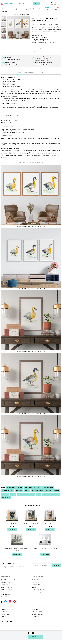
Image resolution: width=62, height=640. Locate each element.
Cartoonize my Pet (37, 592)
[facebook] (6, 601)
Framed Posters (54, 494)
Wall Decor (31, 494)
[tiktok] (2, 601)
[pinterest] (15, 601)
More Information (30, 72)
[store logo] (7, 3)
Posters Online (6, 497)
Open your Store (37, 611)
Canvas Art (4, 611)
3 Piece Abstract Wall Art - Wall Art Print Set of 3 (45, 548)
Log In (58, 2)
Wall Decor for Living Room (32, 487)
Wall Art (19, 487)
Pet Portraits (36, 582)
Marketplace (35, 609)
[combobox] (25, 3)
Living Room (49, 490)
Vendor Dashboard (37, 614)
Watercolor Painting (37, 490)
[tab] (19, 72)
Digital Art (35, 587)
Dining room (5, 494)
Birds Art (27, 490)
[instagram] (10, 601)
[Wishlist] (48, 3)
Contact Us (4, 597)
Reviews (43, 72)
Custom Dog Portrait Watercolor (12, 524)
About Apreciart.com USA (8, 580)
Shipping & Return (6, 589)
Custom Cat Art (49, 524)
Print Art (45, 494)
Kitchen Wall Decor (47, 487)
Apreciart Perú (5, 582)
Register (59, 4)
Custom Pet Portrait (7, 609)
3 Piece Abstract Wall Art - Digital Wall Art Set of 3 (17, 548)
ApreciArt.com (11, 487)
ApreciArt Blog (5, 594)
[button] (3, 24)
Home (2, 14)
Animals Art (19, 490)
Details (18, 72)
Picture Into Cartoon (38, 589)
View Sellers (35, 616)
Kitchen (13, 494)
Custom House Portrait (31, 524)
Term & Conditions (6, 587)
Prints (38, 494)
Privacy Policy (5, 584)
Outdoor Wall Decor (7, 490)
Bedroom (56, 490)
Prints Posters (21, 494)
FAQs (2, 592)
